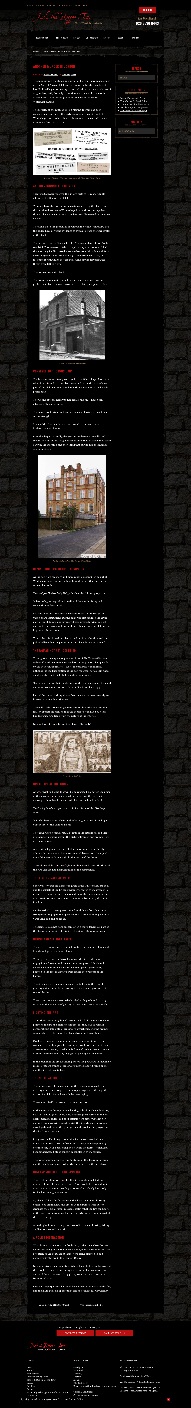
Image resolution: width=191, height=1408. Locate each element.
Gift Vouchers (92, 37)
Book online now (75, 1333)
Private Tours (62, 37)
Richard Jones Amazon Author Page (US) (139, 1391)
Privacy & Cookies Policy (85, 1395)
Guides (30, 1389)
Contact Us (32, 1395)
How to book (33, 1373)
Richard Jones (69, 75)
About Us (31, 1370)
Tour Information (43, 37)
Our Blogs (31, 1386)
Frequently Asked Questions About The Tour (48, 1392)
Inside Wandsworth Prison (133, 98)
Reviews (76, 37)
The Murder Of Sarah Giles (133, 101)
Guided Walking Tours (37, 1377)
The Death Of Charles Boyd (133, 110)
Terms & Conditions (83, 1392)
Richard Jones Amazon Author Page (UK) (140, 1388)
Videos (30, 1383)
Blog (40, 51)
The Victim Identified (91, 1305)
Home (34, 51)
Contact (135, 37)
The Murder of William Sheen (134, 104)
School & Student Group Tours (42, 1380)
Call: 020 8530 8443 (114, 1333)
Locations (122, 37)
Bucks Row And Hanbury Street (53, 1305)
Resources (107, 37)
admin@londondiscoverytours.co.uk (98, 1386)
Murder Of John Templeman (134, 107)
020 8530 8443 (147, 23)
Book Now (147, 10)
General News (49, 51)
